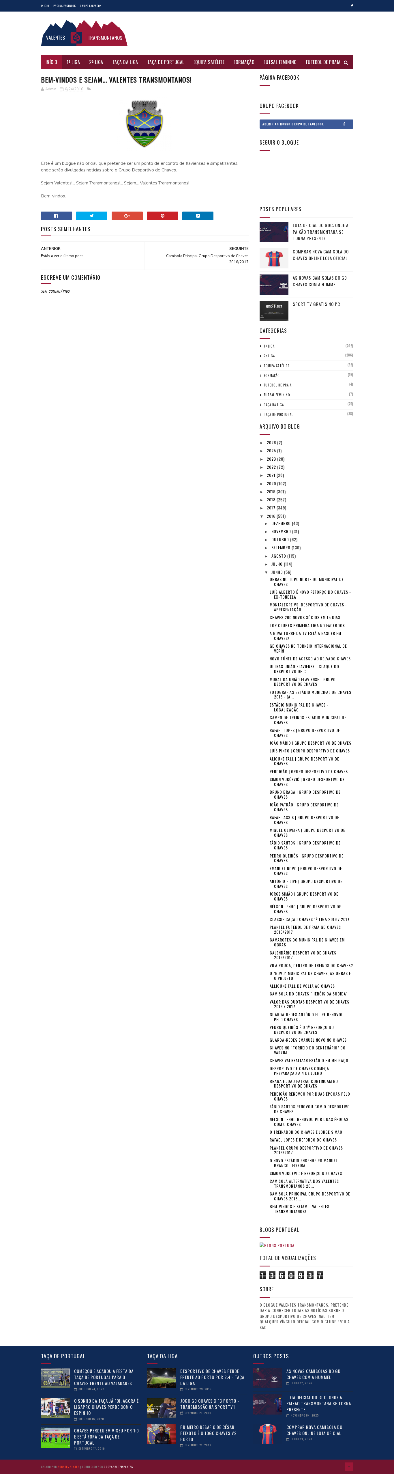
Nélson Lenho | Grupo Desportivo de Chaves (305, 908)
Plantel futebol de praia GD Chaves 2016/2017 (305, 929)
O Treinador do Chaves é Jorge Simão (306, 1132)
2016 (272, 516)
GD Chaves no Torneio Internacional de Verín (308, 648)
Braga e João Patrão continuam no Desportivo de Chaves (304, 1083)
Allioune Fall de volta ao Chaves (302, 986)
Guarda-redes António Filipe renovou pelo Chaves (307, 1016)
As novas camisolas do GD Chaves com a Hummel (320, 280)
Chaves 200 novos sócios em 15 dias (305, 617)
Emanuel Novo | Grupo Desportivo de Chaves (306, 870)
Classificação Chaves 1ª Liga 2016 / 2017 (310, 919)
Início (45, 5)
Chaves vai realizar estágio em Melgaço (309, 1060)
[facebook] (352, 6)
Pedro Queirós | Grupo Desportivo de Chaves (307, 858)
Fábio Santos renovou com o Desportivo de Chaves (310, 1108)
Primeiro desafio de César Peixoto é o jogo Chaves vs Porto (208, 1433)
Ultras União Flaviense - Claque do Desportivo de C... (304, 668)
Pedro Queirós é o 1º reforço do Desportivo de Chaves (302, 1029)
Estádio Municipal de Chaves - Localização (299, 707)
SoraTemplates (68, 1466)
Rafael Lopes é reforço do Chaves (303, 1140)
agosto (279, 556)
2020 (272, 483)
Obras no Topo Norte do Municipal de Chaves (307, 581)
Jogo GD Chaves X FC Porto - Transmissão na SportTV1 (209, 1404)
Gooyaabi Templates (118, 1466)
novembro (281, 531)
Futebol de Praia (323, 62)
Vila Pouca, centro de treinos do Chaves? (311, 965)
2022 (272, 467)
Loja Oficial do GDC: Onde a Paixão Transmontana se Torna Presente (320, 231)
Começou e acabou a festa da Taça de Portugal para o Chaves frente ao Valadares (104, 1377)
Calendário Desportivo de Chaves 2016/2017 (303, 955)
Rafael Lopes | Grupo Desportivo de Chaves (305, 732)
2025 (272, 450)
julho (277, 564)
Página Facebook (64, 5)
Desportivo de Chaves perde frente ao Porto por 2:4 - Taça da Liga (212, 1377)
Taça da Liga (125, 62)
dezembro (281, 523)
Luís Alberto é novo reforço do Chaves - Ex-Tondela (310, 594)
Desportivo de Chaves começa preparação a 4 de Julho (299, 1070)
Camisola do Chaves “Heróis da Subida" (309, 994)
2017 (272, 508)
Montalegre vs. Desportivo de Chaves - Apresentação (308, 606)
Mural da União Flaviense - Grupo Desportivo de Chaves (303, 681)
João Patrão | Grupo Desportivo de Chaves (304, 807)
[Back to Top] (349, 1466)
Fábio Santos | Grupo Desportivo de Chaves (305, 845)
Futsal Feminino (280, 62)
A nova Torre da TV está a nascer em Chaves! (305, 635)
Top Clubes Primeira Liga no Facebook (307, 625)
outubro (280, 539)
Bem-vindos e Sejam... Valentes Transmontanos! (299, 1208)
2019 (272, 491)
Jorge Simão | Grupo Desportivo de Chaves (304, 896)
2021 (272, 475)
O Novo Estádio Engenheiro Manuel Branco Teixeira (304, 1162)
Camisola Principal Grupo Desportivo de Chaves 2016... (310, 1196)
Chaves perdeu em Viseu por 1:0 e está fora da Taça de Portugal (106, 1436)
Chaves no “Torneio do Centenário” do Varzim (308, 1050)
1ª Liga (73, 62)
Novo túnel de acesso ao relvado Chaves (310, 658)
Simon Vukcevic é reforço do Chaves (306, 1173)
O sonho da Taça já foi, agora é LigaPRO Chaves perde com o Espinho (106, 1407)
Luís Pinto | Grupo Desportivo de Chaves (310, 751)
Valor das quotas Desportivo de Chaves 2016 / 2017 (309, 1004)
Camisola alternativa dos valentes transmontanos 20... (304, 1183)
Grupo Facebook (90, 5)
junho (277, 572)
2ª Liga (96, 62)
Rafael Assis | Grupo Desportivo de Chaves (304, 819)
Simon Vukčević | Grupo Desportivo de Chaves (307, 781)
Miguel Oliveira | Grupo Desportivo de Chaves (307, 832)
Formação (244, 62)
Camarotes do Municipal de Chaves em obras (307, 942)
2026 (272, 442)
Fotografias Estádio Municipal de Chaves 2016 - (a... (310, 694)
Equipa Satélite (209, 62)
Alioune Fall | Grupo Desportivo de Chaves (304, 761)
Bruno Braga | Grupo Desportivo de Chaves (305, 794)
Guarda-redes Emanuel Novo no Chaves (308, 1040)
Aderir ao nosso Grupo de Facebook (293, 124)
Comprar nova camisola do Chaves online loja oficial (321, 254)
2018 (272, 499)
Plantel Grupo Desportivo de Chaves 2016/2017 (306, 1150)
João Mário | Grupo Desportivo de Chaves (310, 743)
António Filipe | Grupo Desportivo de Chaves (306, 883)
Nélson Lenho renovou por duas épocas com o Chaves (309, 1121)
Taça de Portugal (165, 62)
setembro (281, 547)
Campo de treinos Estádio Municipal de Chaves (308, 719)
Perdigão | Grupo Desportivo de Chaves (309, 771)
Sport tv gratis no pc (316, 304)
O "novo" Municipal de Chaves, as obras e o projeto (310, 975)
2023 (272, 459)
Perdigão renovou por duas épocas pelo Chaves (310, 1096)
